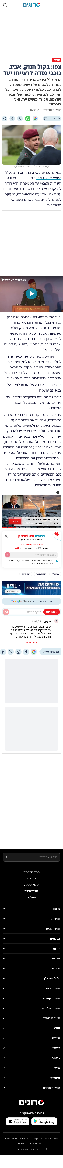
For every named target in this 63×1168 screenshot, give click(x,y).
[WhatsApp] (27, 118)
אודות (21, 1143)
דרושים (31, 878)
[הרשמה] (7, 554)
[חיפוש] (5, 5)
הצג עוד (33, 642)
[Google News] (34, 652)
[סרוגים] (31, 1102)
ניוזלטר (31, 897)
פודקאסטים (31, 891)
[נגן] (31, 293)
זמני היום (25, 1138)
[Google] (35, 118)
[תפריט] (57, 4)
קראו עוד (15, 521)
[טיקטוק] (26, 652)
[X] (20, 118)
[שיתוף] (4, 118)
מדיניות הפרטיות (36, 1143)
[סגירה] (6, 536)
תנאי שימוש (11, 1138)
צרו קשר (37, 1138)
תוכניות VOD (31, 885)
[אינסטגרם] (18, 652)
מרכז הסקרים (31, 872)
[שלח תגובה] (6, 612)
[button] (57, 492)
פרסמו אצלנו (51, 1138)
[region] (31, 294)
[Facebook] (12, 118)
